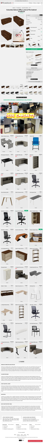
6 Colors (36, 151)
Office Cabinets (16, 418)
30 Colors (18, 357)
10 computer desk (4, 374)
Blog (28, 434)
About (15, 434)
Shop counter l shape (5, 383)
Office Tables (11, 418)
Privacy (18, 434)
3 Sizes (25, 170)
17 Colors (36, 301)
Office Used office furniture (12, 419)
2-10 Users (10, 320)
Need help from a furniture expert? (34, 81)
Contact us (5, 427)
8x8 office (3, 394)
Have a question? (22, 432)
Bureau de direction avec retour (8, 364)
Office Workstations (6, 418)
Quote (25, 434)
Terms (22, 434)
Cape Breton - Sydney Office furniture (21, 435)
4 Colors (7, 170)
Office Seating (5, 419)
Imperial (20, 440)
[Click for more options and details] (29, 29)
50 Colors (4, 151)
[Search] (41, 5)
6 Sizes (25, 151)
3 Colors (7, 226)
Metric (23, 440)
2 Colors (18, 151)
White (29, 77)
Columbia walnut (30, 73)
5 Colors (7, 207)
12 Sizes (10, 151)
